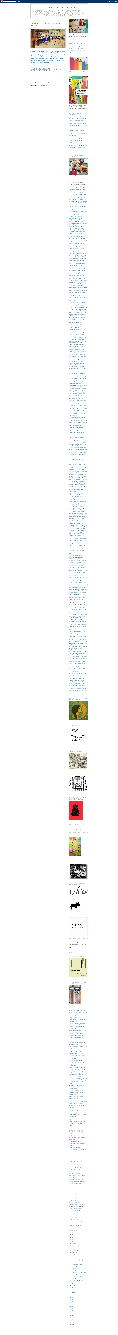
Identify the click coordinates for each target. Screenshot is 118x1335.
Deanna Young (79, 687)
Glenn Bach (84, 223)
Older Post (63, 82)
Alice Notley (84, 621)
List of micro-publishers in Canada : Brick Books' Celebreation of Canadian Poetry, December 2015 (77, 1037)
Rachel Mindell (72, 623)
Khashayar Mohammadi (77, 543)
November (74, 1245)
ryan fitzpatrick (83, 206)
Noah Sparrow (77, 223)
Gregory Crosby (83, 290)
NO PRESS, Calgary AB (74, 1195)
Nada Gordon (76, 263)
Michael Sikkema (77, 262)
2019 (71, 1299)
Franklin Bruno (78, 484)
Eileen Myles (75, 290)
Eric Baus (79, 557)
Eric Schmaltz (81, 628)
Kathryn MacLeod (82, 683)
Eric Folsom (75, 690)
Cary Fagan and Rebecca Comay (78, 244)
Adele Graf (71, 631)
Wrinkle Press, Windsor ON (75, 1225)
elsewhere (54, 68)
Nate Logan (81, 314)
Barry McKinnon (80, 479)
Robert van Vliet (78, 231)
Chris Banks (71, 327)
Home (48, 82)
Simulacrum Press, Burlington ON (76, 1214)
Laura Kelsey (72, 444)
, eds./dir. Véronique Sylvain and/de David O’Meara (78, 226)
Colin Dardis (77, 358)
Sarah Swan (71, 641)
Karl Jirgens (81, 462)
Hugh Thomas (72, 656)
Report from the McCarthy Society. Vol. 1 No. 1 (78, 419)
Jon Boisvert (71, 611)
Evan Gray (80, 587)
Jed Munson (71, 439)
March (73, 1287)
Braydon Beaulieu (76, 646)
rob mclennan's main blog (75, 1147)
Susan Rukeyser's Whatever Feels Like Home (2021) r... (79, 1263)
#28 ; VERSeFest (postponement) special (77, 553)
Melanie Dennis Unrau (74, 419)
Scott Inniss (82, 321)
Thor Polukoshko (73, 294)
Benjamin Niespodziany (78, 243)
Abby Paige (76, 677)
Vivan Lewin (81, 451)
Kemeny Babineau (73, 537)
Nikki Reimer (77, 363)
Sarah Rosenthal (72, 474)
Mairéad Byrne (77, 579)
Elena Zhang (71, 208)
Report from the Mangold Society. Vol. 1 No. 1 (77, 429)
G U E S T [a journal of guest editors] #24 (78, 416)
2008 (71, 1324)
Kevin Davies (72, 292)
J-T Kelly (71, 279)
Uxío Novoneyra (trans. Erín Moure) (77, 604)
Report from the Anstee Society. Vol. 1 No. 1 (77, 436)
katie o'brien (78, 515)
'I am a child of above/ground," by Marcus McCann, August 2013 (76, 1050)
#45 (77, 284)
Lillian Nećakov (81, 252)
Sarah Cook (74, 633)
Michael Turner (82, 643)
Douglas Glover (80, 414)
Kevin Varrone (82, 478)
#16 (78, 510)
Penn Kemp (74, 297)
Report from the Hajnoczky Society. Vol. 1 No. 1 (78, 422)
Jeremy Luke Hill (73, 252)
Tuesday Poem (47, 70)
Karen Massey (72, 376)
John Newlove (81, 570)
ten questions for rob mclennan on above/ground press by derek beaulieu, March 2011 (76, 1086)
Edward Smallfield (76, 505)
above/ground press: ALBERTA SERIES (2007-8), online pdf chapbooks (78, 1102)
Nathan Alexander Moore (74, 491)
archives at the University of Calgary (77, 1010)
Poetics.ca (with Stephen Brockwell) (77, 1137)
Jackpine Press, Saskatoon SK (75, 1183)
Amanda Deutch (39, 67)
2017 (71, 1304)
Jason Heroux (75, 191)
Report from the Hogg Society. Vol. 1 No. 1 (78, 414)
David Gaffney (72, 240)
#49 (77, 210)
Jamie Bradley (75, 658)
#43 (78, 315)
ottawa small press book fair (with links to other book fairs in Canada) (78, 828)
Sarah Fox (73, 638)
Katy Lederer (75, 629)
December (74, 1243)
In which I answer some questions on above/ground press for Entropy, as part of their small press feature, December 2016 (77, 1025)
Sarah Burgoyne (80, 219)
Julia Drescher (73, 385)
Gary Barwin (76, 233)
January (74, 1292)
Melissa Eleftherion (44, 69)
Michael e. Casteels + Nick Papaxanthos (78, 540)
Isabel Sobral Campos (77, 403)
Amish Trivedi (76, 501)
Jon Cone (71, 203)
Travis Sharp (74, 218)
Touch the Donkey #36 (74, 412)
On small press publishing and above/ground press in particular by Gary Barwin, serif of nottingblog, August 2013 (77, 1063)
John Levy (80, 218)
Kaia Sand (71, 675)
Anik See (81, 506)
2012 (71, 1315)
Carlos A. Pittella (77, 324)
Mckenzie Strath (72, 319)
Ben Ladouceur (72, 258)
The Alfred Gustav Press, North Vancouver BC (76, 1216)
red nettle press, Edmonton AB (76, 1206)
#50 (78, 192)
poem (31, 70)
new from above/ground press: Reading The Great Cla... (78, 1259)
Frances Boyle (76, 577)
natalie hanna (76, 607)
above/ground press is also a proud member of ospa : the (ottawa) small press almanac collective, (77, 44)
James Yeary (34, 69)
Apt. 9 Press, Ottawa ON (74, 1163)
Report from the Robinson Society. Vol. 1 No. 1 (77, 446)
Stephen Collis (77, 361)
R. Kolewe (81, 279)
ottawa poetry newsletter (74, 1141)
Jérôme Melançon (82, 199)
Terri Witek (75, 279)
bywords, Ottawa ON (73, 1171)
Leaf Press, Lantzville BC (74, 1187)
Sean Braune (82, 601)
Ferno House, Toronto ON (74, 1173)
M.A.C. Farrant (78, 327)
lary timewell (72, 648)
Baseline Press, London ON (75, 1165)
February (74, 1290)
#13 (78, 526)
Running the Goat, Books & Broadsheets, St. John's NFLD (76, 1211)
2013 (71, 1313)
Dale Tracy (74, 339)
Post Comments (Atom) (42, 85)
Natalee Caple (77, 609)
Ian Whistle (80, 633)
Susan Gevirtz (72, 312)
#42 (77, 325)
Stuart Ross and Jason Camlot (79, 194)
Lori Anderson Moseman (81, 292)
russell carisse (76, 248)
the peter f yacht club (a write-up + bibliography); (76, 1093)
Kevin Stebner (78, 370)
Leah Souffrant (83, 277)
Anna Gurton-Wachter (82, 624)
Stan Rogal (79, 469)
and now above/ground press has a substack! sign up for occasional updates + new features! (77, 50)
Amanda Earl (76, 241)
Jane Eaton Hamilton (81, 530)
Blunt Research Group (78, 349)
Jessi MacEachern (82, 489)
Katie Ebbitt (83, 344)
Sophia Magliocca (81, 375)
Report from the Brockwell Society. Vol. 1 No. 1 (76, 461)
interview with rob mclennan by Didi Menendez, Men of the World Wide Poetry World (77, 1114)
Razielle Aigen (79, 555)
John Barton (77, 641)
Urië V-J (83, 472)
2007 (71, 1326)
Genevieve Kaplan (80, 425)
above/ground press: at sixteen (76, 1096)
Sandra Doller (78, 287)
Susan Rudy (81, 211)
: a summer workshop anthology (77, 593)
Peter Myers (83, 332)
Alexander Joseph (77, 508)
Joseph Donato (80, 385)
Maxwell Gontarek (81, 297)
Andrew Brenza (77, 267)
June (73, 1257)
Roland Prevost (72, 655)
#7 (78, 561)
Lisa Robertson (79, 636)
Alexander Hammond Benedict (78, 317)
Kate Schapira (72, 660)
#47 (77, 249)
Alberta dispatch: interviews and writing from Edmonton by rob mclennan (78, 1110)
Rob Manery (81, 454)
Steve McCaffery (81, 618)
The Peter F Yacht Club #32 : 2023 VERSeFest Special (78, 395)
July (73, 1254)
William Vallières (82, 400)
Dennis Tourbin (76, 665)
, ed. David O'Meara (76, 197)
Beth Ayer (83, 609)
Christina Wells (72, 219)
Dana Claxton (75, 643)
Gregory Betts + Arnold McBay (79, 614)
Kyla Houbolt (81, 334)
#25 (78, 409)
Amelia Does (82, 528)
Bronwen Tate (84, 646)
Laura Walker (77, 405)
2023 (71, 1239)
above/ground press (59, 7)
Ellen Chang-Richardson (74, 265)
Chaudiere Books (73, 1133)
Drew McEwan (78, 312)
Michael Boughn (82, 442)
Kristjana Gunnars (73, 523)
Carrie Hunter (83, 639)
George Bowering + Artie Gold (76, 380)
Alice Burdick (82, 304)
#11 (78, 537)
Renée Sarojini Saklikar (80, 257)
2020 (71, 1297)
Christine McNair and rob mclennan (77, 669)
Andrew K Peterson (81, 569)
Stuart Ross (82, 263)
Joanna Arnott (74, 452)
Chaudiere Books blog (74, 1135)
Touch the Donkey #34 (77, 435)
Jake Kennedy (76, 221)
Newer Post (33, 82)
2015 (71, 1308)
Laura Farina (75, 591)
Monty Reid (83, 280)
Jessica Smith (81, 562)
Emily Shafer (76, 203)
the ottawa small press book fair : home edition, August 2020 (78, 1016)
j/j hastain (77, 685)
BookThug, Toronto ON (74, 1169)
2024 (71, 1237)
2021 (71, 1295)
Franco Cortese (72, 530)
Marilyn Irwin (76, 575)
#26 (78, 392)
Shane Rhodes (72, 322)
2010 (71, 1319)
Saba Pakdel (77, 331)
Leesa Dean (73, 387)
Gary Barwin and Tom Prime (75, 619)
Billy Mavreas (72, 532)
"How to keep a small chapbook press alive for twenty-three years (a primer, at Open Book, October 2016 (78, 1031)
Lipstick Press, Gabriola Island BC (76, 1189)
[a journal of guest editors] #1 (77, 596)
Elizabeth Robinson (73, 628)
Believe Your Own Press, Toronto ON (77, 1167)
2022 (71, 1241)
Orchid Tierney (77, 282)
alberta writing (72, 1139)
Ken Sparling (75, 489)
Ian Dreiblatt (82, 602)
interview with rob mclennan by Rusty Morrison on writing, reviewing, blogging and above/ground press (77, 1119)
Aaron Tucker (83, 358)
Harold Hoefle (79, 189)
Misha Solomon (75, 213)
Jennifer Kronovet (83, 658)
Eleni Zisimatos (80, 623)
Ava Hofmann (83, 501)
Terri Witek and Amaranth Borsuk (78, 480)
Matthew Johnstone (73, 626)
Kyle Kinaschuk (78, 580)
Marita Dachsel (75, 365)
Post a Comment (34, 79)
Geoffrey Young (76, 639)
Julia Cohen (83, 311)
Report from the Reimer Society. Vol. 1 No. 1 (76, 387)
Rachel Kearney (72, 555)
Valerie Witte (80, 488)
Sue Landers (75, 314)
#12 (77, 534)
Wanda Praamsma (77, 464)
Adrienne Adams (73, 424)
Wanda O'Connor (77, 671)
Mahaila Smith (79, 322)
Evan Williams (83, 373)
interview (60, 68)
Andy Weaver (75, 304)
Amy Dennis (77, 675)
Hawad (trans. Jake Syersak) (77, 565)
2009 (71, 1322)
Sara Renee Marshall (78, 599)
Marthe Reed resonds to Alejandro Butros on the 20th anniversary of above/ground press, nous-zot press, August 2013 (77, 1056)
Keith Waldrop (75, 528)
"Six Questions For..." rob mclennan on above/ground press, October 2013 (77, 1041)
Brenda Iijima (76, 510)
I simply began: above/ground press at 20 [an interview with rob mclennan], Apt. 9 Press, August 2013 (78, 1074)
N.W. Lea (77, 238)
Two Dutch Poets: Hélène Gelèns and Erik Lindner (77, 672)
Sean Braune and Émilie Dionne (78, 472)
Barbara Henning (80, 408)
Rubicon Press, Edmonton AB (75, 1208)
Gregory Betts (84, 494)
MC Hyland (76, 596)
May (73, 1283)
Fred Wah (78, 204)
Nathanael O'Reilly (73, 299)
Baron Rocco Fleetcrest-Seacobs (76, 524)
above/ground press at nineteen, (76, 1090)
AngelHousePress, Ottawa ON (75, 1162)
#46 (77, 269)
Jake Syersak (79, 638)
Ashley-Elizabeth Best (81, 655)
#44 (77, 301)
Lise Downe (84, 611)
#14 (78, 519)
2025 (71, 1235)
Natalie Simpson (72, 469)
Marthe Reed (80, 616)
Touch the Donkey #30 (74, 496)
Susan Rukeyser (72, 479)
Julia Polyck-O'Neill (73, 334)
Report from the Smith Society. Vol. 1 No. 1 (77, 397)
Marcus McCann (76, 668)
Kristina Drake (82, 629)
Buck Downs (82, 238)
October (74, 1248)
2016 (71, 1306)
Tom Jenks (71, 282)
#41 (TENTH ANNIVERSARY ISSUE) (78, 337)
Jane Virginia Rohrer (77, 574)
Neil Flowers (78, 645)
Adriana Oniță (72, 360)
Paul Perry (79, 533)
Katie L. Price (82, 653)
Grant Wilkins (83, 187)
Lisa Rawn (75, 601)
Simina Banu (72, 567)
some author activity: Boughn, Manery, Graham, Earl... (78, 1279)
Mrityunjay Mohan (82, 201)
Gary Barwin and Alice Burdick (76, 620)
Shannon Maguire (77, 678)
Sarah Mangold (72, 592)
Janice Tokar (71, 663)
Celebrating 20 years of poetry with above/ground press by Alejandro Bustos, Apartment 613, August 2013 (78, 1069)
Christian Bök (72, 645)
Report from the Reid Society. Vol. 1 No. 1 (76, 441)
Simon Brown (80, 474)
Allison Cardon (72, 613)
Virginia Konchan (76, 589)
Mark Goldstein (72, 189)
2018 (71, 1301)
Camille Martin (77, 666)
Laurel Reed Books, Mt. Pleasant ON (77, 1185)
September (74, 1250)
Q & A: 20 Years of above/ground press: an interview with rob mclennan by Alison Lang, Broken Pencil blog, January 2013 (78, 1080)
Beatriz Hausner (83, 272)
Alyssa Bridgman (78, 499)
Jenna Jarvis (78, 611)
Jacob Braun (79, 295)
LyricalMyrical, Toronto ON (75, 1191)
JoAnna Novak (76, 311)
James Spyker (76, 187)
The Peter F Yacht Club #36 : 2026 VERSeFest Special (77, 215)
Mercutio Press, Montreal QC (75, 1193)
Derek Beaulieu (83, 203)
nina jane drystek (73, 375)
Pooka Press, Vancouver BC (75, 1202)
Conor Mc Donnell (78, 498)
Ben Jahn (75, 400)
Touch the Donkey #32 (81, 467)
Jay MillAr (74, 683)
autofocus (57, 67)
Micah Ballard (76, 280)
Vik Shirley (79, 319)
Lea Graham (79, 613)
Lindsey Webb (72, 408)
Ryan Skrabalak (72, 295)
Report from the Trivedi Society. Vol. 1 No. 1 (77, 406)
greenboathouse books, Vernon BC (77, 1181)
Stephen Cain (77, 371)
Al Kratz (82, 510)
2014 (71, 1310)
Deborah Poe (76, 680)
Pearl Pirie (81, 235)
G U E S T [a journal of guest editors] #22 (78, 453)
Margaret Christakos (77, 564)
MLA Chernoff (76, 246)
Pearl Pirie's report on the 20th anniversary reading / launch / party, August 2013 (78, 1046)
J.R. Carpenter (75, 206)
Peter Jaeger (76, 321)
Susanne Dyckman (73, 570)
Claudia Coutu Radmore (74, 586)
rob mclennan (38, 70)
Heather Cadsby (75, 373)
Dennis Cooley (81, 518)
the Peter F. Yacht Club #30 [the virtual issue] (78, 470)
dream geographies (44, 68)
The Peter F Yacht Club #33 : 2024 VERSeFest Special (78, 342)
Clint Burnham (75, 348)
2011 (71, 1317)
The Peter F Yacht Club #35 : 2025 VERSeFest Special (78, 288)
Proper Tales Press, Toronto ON (76, 1204)
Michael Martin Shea (73, 602)
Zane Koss (80, 356)
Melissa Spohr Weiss (73, 427)
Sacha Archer (77, 332)
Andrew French (48, 67)
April (73, 1285)
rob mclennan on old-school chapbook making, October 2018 (78, 1020)
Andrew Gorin (82, 381)
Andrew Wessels (72, 616)
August (73, 1252)
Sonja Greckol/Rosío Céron (76, 234)
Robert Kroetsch (75, 692)
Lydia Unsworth (81, 294)
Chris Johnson (81, 424)
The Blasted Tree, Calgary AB (75, 1219)
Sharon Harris (78, 663)
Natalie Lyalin (77, 572)
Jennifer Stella (81, 591)
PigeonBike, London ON (74, 1200)
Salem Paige (71, 238)
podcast (60, 69)
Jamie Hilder (78, 376)
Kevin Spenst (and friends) (79, 236)
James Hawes (76, 506)
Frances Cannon (79, 240)
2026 (71, 1232)
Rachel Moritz (81, 661)
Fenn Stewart (72, 685)
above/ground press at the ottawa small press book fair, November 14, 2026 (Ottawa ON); (78, 147)
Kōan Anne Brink (76, 494)
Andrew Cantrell (81, 537)
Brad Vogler (75, 381)
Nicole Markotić (79, 656)
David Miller (78, 439)
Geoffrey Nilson (72, 425)
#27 (80, 584)
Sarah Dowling (77, 631)
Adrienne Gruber (72, 624)
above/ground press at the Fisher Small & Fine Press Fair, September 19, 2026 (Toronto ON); (78, 140)
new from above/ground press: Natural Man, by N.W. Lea (78, 1267)
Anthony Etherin (72, 557)
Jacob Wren (77, 344)
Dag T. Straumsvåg (73, 201)
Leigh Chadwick (76, 429)
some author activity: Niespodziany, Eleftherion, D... (79, 1271)
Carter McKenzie (80, 309)
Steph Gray (76, 272)
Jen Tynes (73, 486)
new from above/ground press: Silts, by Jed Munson (78, 1275)
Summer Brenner (77, 493)
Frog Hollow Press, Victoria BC (76, 1179)
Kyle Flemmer (80, 346)
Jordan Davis (82, 393)
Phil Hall (77, 478)
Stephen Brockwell (73, 606)
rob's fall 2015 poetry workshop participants (78, 652)
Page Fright (54, 69)
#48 (77, 229)
